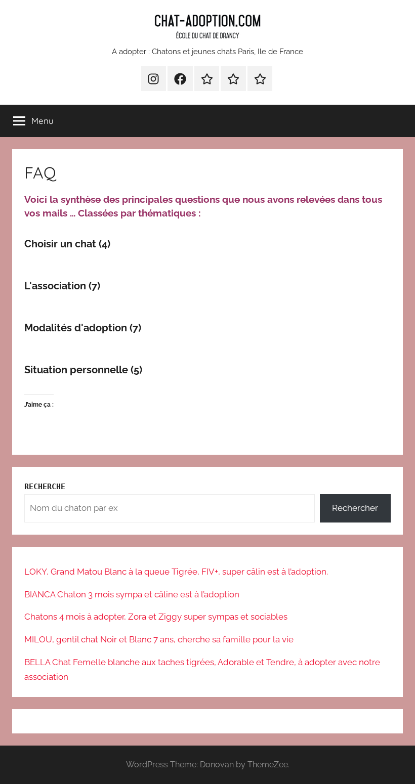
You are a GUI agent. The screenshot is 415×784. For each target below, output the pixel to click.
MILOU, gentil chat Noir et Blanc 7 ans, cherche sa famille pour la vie (159, 639)
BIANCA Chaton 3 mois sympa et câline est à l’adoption (131, 594)
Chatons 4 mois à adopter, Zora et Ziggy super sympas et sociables (155, 617)
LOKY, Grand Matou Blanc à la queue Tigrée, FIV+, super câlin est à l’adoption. (176, 572)
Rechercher (355, 508)
